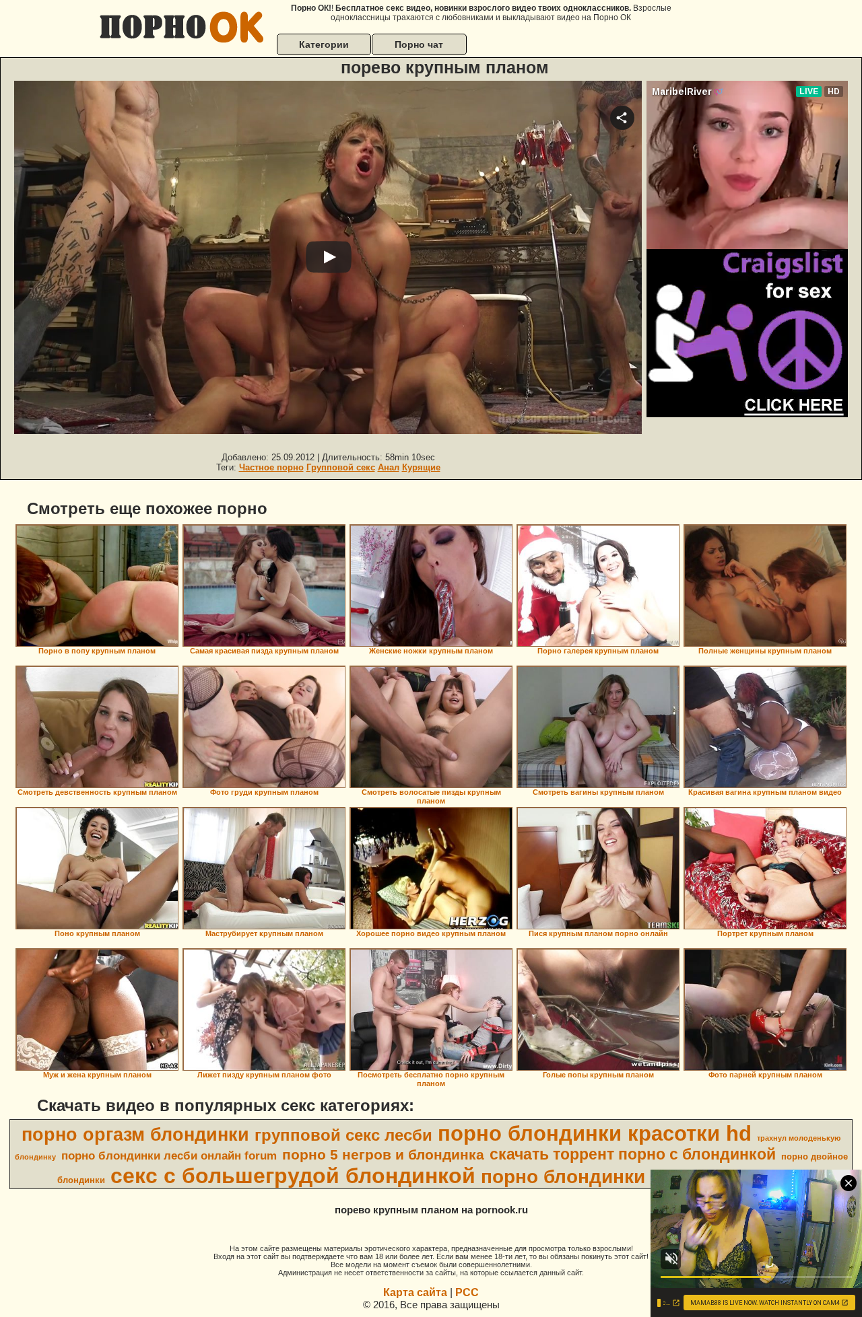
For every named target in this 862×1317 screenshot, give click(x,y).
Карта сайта (415, 1292)
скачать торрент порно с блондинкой (633, 1154)
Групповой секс (340, 467)
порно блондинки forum (592, 1176)
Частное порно (271, 467)
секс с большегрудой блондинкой (292, 1176)
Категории (324, 44)
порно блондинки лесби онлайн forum (169, 1155)
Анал (388, 467)
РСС (467, 1292)
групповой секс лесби (343, 1135)
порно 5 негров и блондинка (383, 1155)
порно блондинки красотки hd (595, 1133)
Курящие (421, 467)
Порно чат (419, 44)
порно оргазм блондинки (135, 1135)
